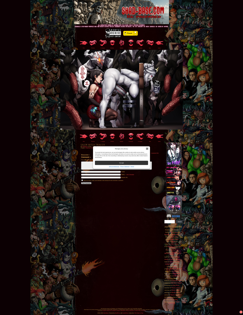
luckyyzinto (168, 264)
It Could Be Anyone (176, 280)
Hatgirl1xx (174, 241)
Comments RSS (155, 153)
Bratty (179, 297)
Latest (159, 48)
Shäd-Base (121, 12)
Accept (121, 163)
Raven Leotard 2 (176, 287)
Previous (93, 48)
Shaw (167, 250)
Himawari (176, 230)
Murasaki (166, 234)
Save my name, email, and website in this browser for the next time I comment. (103, 180)
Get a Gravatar (130, 174)
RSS (135, 313)
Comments (131, 45)
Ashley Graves (174, 232)
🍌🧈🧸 (176, 278)
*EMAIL (127, 174)
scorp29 (104, 310)
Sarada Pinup (174, 250)
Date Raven (176, 285)
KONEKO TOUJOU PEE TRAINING (174, 247)
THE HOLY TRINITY (176, 283)
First (84, 48)
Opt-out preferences (114, 166)
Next (150, 48)
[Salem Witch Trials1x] (121, 129)
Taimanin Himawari (174, 257)
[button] (147, 149)
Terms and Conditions (111, 310)
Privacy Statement (125, 166)
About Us (143, 310)
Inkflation (176, 271)
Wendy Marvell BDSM (176, 269)
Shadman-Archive (90, 148)
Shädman (84, 146)
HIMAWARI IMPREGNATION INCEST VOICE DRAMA (171, 253)
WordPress (117, 313)
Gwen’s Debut (175, 234)
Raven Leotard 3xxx (176, 295)
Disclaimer (123, 310)
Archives (112, 48)
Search (180, 221)
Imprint (132, 166)
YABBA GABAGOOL (174, 302)
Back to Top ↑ (140, 313)
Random (121, 48)
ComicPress (125, 313)
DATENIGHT (176, 273)
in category (103, 48)
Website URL (124, 177)
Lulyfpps (176, 264)
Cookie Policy (138, 310)
